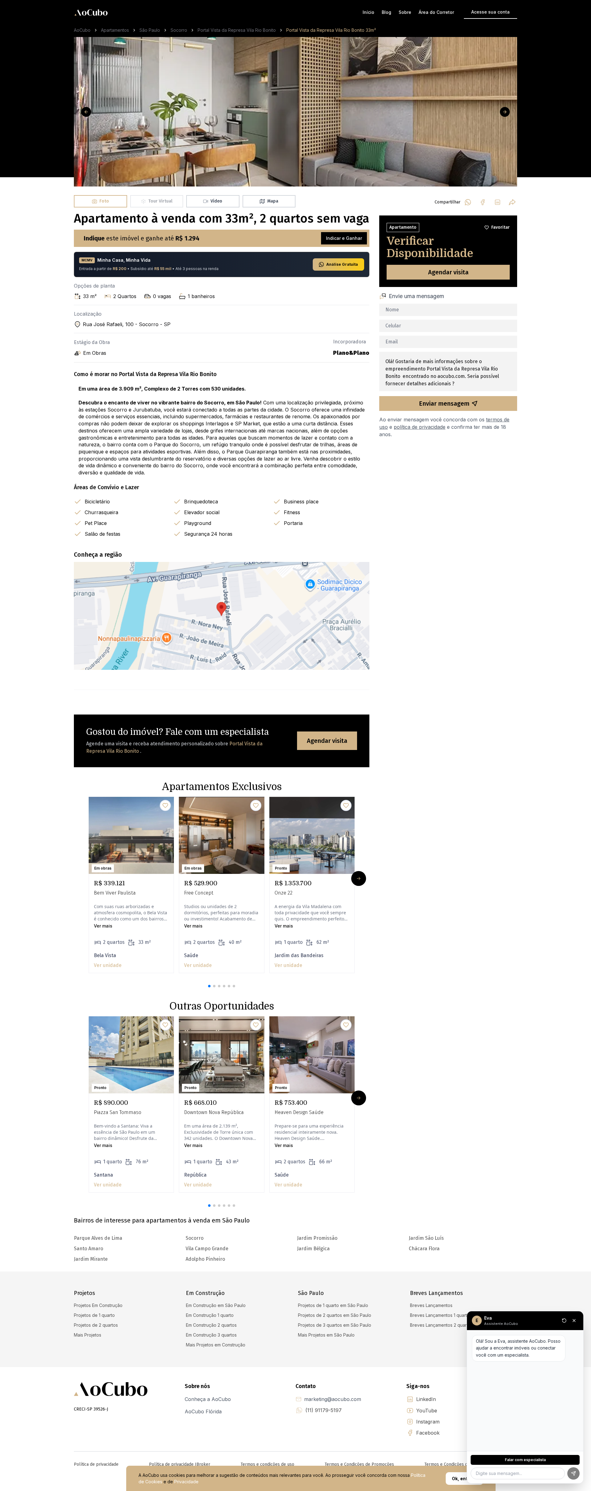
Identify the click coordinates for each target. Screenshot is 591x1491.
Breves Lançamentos (431, 1305)
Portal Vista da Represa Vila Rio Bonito (237, 30)
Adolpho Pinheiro (205, 1259)
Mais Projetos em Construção (215, 1344)
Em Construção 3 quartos (211, 1334)
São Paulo (149, 30)
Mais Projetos (87, 1334)
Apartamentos (115, 30)
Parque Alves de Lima (98, 1238)
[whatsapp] (468, 202)
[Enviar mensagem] (573, 1473)
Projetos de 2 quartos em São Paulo (334, 1315)
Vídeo (216, 201)
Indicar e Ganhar (344, 238)
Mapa (272, 201)
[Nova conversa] (564, 1320)
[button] (209, 986)
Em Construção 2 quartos (211, 1325)
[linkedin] (497, 202)
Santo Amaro (88, 1248)
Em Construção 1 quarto (210, 1315)
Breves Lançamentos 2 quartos (441, 1325)
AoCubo (82, 30)
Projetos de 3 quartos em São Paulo (334, 1325)
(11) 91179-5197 (323, 1410)
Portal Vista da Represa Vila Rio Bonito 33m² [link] (331, 30)
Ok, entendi (464, 1478)
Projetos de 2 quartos (96, 1325)
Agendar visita (327, 740)
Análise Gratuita (342, 264)
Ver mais (103, 925)
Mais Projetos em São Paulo (326, 1334)
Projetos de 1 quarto (94, 1315)
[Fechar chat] (574, 1320)
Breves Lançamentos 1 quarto (440, 1315)
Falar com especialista (525, 1459)
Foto (104, 201)
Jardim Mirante (91, 1259)
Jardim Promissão (317, 1238)
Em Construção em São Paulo (216, 1305)
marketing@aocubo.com (332, 1399)
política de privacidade (419, 427)
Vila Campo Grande (207, 1248)
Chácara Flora (424, 1248)
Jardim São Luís (426, 1238)
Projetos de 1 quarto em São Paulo (333, 1305)
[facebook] (483, 202)
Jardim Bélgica (313, 1248)
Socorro (179, 30)
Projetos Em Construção (98, 1305)
